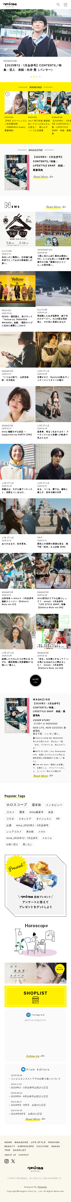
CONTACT (24, 1155)
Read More (40, 176)
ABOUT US (10, 1155)
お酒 (8, 825)
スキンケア (25, 818)
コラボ (10, 818)
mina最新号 (36, 812)
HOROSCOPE (26, 1146)
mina (10, 5)
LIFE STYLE (38, 1142)
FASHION (9, 117)
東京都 (29, 831)
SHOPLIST (19, 1150)
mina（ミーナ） (35, 1169)
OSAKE (55, 1146)
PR (58, 818)
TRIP (8, 1150)
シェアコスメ (14, 831)
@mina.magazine (35, 1020)
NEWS (8, 1142)
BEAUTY (10, 1146)
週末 (22, 812)
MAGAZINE (21, 1142)
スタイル (47, 838)
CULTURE (43, 1146)
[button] (31, 77)
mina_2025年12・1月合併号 (22, 838)
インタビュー (54, 804)
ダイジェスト (44, 818)
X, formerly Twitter (13, 1161)
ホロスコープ (16, 805)
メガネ (41, 831)
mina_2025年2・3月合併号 (32, 825)
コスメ (10, 812)
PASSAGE (42, 1187)
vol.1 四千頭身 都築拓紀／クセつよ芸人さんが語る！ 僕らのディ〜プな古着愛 (39, 125)
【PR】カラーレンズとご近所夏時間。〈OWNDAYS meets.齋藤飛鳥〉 (16, 125)
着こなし (27, 844)
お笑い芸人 (12, 844)
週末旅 (36, 805)
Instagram (7, 1161)
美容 (50, 812)
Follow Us (32, 1056)
